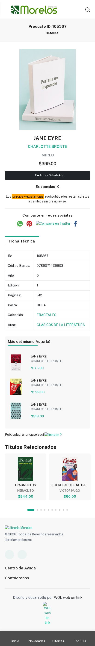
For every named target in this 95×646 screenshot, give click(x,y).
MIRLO (47, 155)
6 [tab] (52, 510)
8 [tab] (59, 510)
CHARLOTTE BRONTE (47, 146)
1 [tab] (30, 510)
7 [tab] (55, 510)
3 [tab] (41, 510)
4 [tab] (44, 510)
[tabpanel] (25, 476)
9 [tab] (63, 510)
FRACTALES (46, 315)
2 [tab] (37, 510)
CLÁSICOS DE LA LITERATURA (61, 325)
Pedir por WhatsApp (49, 175)
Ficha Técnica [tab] (22, 241)
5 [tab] (48, 510)
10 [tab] (67, 510)
